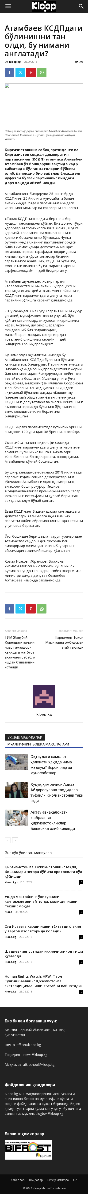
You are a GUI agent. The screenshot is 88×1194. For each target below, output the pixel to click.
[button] (7, 6)
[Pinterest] (31, 72)
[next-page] (15, 840)
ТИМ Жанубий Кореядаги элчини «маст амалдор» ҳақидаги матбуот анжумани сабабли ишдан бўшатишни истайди (20, 652)
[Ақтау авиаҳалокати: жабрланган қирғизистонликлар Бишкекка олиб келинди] (16, 818)
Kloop (8, 912)
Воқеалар (36, 1180)
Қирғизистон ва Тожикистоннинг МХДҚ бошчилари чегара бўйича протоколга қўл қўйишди (43, 872)
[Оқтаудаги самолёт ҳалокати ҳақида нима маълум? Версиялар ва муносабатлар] (16, 762)
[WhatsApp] (41, 72)
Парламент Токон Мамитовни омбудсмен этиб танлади (64, 642)
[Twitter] (20, 72)
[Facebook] (9, 72)
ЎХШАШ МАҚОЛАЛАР (25, 738)
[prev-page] (8, 840)
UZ (75, 1180)
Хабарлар (18, 1180)
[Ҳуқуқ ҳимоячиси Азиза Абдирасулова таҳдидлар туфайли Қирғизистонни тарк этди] (16, 790)
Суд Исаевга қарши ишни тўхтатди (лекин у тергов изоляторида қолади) (43, 928)
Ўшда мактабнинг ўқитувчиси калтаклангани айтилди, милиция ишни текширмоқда (41, 901)
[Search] (81, 6)
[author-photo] (44, 708)
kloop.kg (15, 61)
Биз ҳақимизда (58, 1180)
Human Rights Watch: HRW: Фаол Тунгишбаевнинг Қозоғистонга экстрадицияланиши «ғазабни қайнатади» (44, 981)
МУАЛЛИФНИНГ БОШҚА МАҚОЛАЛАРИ (38, 744)
